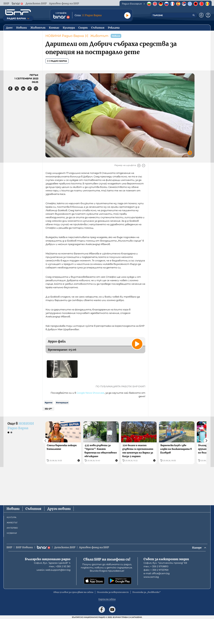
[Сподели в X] (16, 88)
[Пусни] (127, 15)
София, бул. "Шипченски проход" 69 (165, 563)
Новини (13, 509)
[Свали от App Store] (94, 580)
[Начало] (18, 12)
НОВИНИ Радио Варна (64, 36)
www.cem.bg (151, 577)
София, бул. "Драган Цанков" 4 (52, 563)
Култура (11, 517)
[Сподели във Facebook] (10, 88)
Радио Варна (59, 61)
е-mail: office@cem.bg (157, 573)
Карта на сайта (107, 599)
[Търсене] (193, 15)
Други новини (59, 509)
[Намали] (143, 165)
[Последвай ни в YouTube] (112, 609)
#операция (62, 402)
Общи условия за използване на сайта (73, 592)
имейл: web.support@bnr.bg (53, 570)
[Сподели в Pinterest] (29, 88)
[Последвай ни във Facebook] (101, 609)
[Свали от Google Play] (120, 580)
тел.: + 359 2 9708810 (156, 566)
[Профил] (208, 15)
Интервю (12, 528)
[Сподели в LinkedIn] (23, 88)
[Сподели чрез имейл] (36, 88)
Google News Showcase (90, 392)
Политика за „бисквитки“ (146, 592)
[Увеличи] (139, 165)
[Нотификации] (201, 15)
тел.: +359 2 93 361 (59, 566)
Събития (33, 509)
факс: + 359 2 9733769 (156, 570)
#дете (48, 402)
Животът (99, 36)
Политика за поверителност (113, 592)
